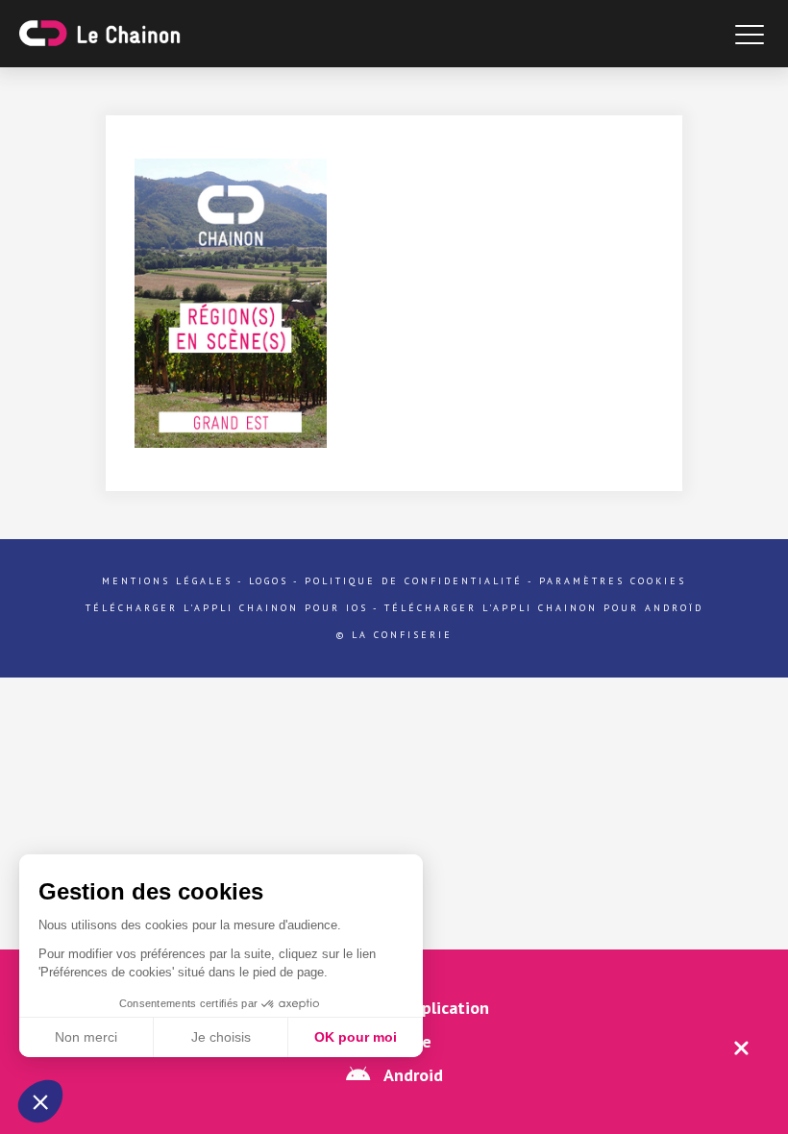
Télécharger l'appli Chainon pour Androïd (543, 608)
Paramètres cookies (612, 581)
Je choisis (221, 1037)
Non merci (86, 1037)
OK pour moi (355, 1037)
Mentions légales (167, 581)
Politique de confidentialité (414, 581)
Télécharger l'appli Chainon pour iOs (227, 608)
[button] (40, 1101)
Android (411, 1075)
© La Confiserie (394, 635)
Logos (268, 581)
